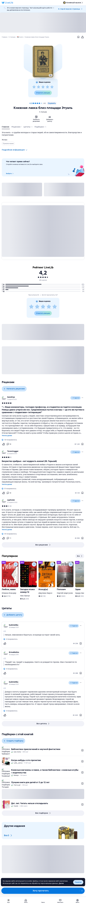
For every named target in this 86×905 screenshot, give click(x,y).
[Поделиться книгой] (82, 37)
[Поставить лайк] (3, 444)
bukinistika (13, 625)
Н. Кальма (43, 112)
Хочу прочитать (41, 890)
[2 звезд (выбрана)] (35, 103)
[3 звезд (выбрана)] (37, 103)
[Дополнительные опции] (82, 891)
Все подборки (41, 813)
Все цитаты (42, 723)
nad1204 (11, 500)
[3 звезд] (43, 87)
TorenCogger (12, 451)
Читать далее (7, 436)
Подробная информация (13, 150)
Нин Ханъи (25, 596)
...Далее (61, 883)
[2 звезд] (38, 87)
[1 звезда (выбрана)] (33, 103)
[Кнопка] (15, 564)
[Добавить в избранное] (78, 37)
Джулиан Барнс (45, 593)
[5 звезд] (52, 87)
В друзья (76, 398)
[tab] (6, 127)
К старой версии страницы (69, 9)
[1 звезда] (34, 87)
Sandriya (11, 397)
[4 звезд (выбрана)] (39, 103)
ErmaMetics (14, 652)
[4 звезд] (47, 87)
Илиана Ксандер (9, 593)
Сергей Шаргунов (65, 593)
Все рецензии (41, 545)
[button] (43, 61)
